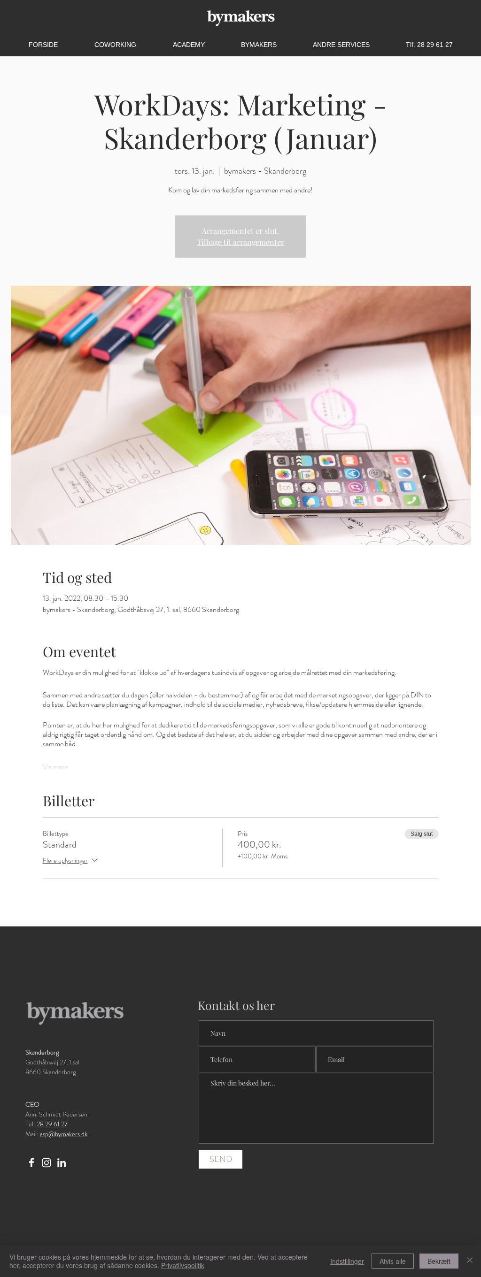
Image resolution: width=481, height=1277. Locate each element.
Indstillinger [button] (347, 1261)
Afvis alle (393, 1261)
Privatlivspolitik (182, 1265)
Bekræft (438, 1261)
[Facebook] (31, 1162)
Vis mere (55, 767)
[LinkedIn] (61, 1162)
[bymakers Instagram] (46, 1162)
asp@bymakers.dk (63, 1134)
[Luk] (469, 1261)
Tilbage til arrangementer (240, 242)
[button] (341, 44)
